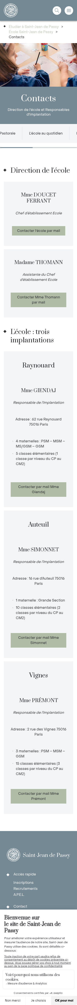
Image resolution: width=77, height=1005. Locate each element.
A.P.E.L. (18, 895)
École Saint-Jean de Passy (31, 32)
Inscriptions (23, 883)
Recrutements (25, 889)
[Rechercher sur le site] (57, 10)
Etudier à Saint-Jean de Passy (34, 27)
